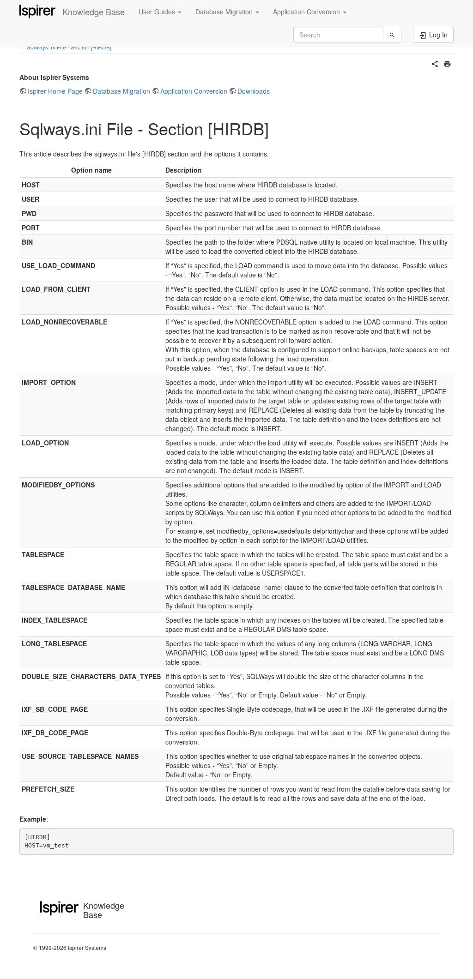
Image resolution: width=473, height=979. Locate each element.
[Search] (392, 34)
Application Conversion (193, 91)
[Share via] (435, 62)
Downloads (253, 91)
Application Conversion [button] (307, 11)
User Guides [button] (158, 11)
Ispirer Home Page (55, 91)
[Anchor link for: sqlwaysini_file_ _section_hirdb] (277, 128)
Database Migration (121, 91)
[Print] (447, 62)
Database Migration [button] (225, 11)
